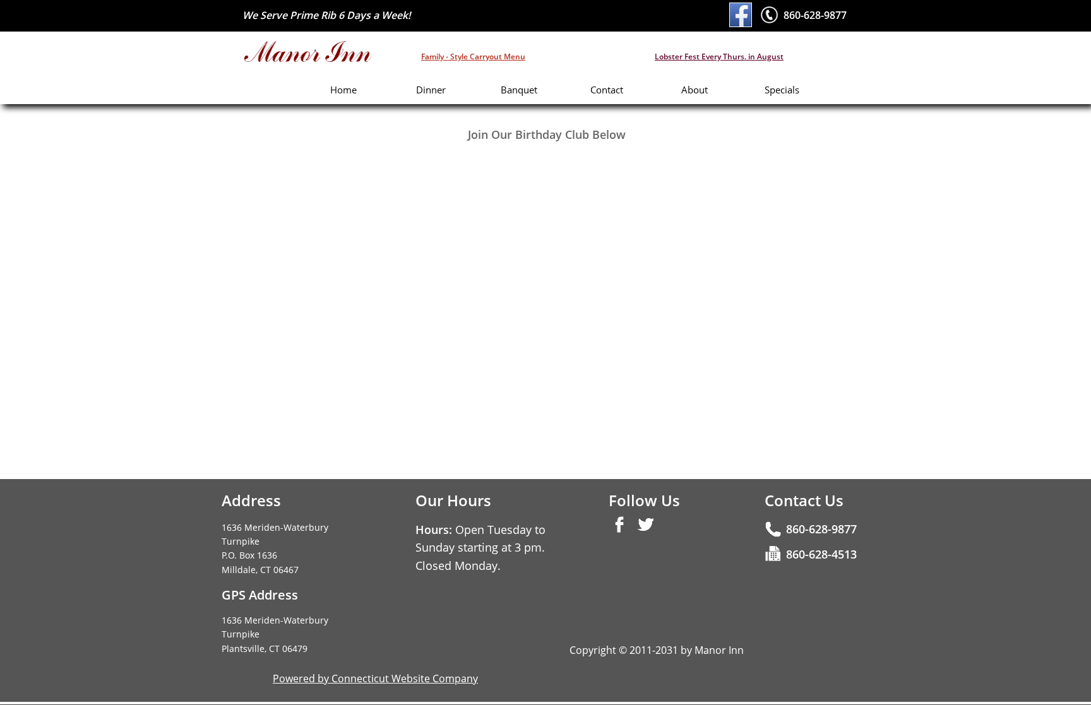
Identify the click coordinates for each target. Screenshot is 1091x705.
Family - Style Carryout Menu (473, 56)
